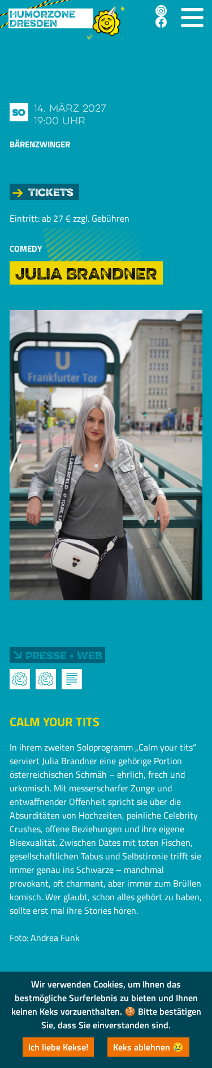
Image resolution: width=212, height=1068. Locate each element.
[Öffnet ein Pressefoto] (20, 679)
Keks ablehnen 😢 (148, 1047)
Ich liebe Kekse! (58, 1047)
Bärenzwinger (40, 144)
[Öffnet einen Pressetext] (72, 679)
